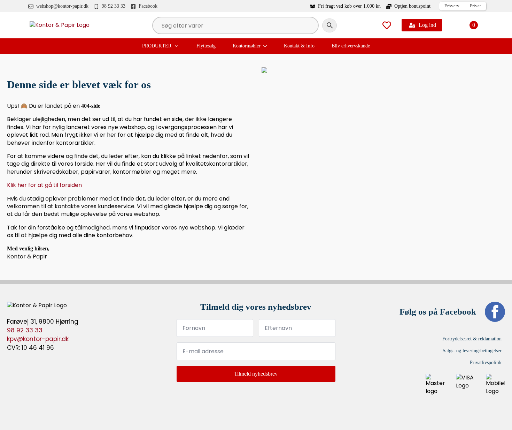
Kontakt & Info (299, 45)
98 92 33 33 (24, 330)
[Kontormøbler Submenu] (266, 46)
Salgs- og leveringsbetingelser (472, 350)
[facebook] (495, 312)
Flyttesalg (206, 45)
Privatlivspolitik (486, 362)
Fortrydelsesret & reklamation (472, 338)
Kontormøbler (247, 45)
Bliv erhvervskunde (351, 45)
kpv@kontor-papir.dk (38, 339)
